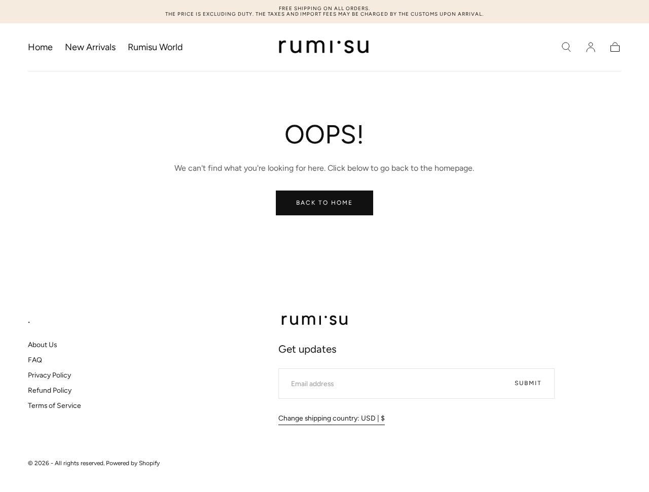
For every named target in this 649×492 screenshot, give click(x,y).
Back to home (324, 202)
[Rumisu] (315, 320)
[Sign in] (591, 47)
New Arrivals (90, 47)
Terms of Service (54, 405)
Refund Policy (49, 390)
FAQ (35, 360)
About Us (42, 344)
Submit (528, 383)
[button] (566, 47)
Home (40, 47)
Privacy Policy (49, 375)
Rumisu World (155, 47)
